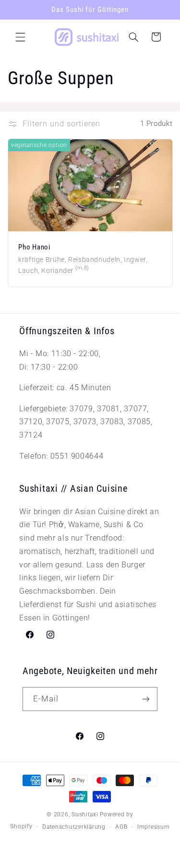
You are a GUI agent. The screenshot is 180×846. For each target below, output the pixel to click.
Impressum (153, 826)
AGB (121, 826)
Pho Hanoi (34, 247)
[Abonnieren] (146, 699)
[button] (20, 37)
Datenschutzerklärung (74, 826)
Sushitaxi (85, 814)
